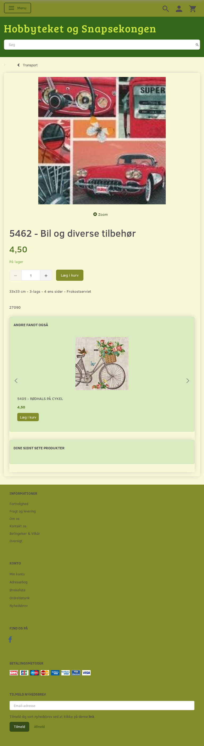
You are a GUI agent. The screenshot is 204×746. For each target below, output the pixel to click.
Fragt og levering (23, 511)
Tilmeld (19, 726)
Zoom (103, 214)
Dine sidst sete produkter (39, 447)
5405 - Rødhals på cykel (40, 398)
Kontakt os (18, 526)
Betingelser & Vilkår (25, 533)
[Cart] (192, 8)
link (91, 716)
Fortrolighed (19, 503)
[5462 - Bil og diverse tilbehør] (102, 140)
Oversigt (16, 540)
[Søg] (197, 44)
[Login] (179, 8)
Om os (14, 518)
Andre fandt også (31, 324)
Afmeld (39, 726)
